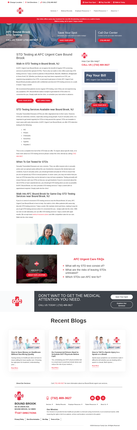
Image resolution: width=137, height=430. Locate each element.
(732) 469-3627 (31, 40)
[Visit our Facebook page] (92, 398)
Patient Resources (100, 11)
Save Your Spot (90, 2)
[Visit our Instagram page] (103, 398)
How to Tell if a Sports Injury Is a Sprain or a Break (105, 353)
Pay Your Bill (105, 2)
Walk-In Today (120, 2)
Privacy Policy (19, 419)
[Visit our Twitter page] (97, 398)
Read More (14, 368)
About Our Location (36, 275)
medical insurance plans (40, 214)
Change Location (16, 2)
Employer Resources (82, 11)
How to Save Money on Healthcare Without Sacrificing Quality (26, 353)
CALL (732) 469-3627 (49, 2)
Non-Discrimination (33, 419)
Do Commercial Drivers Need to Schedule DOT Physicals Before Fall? (65, 354)
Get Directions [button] (43, 100)
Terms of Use (55, 419)
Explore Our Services (121, 304)
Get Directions (32, 2)
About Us (114, 11)
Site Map (45, 419)
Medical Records (66, 11)
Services (53, 11)
